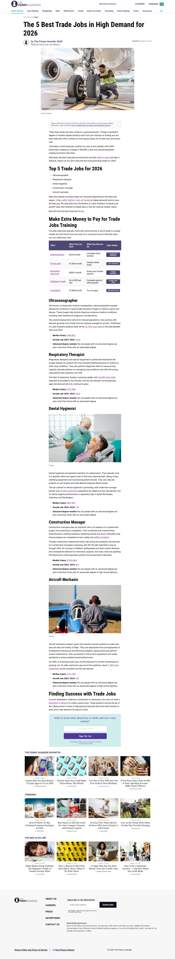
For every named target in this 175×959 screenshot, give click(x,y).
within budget (101, 537)
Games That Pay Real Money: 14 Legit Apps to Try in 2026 (39, 782)
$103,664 (72, 560)
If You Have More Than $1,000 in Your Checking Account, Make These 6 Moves (135, 783)
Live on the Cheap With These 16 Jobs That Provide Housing (135, 824)
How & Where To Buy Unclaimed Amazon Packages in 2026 (39, 825)
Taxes (136, 11)
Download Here (113, 281)
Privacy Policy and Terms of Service (31, 950)
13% (78, 339)
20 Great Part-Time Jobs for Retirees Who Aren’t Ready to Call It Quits (103, 825)
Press (49, 911)
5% (77, 678)
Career (36, 17)
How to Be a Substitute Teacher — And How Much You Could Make (135, 868)
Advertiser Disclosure (107, 4)
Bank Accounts (94, 11)
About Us (50, 898)
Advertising (52, 918)
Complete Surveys (113, 254)
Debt (58, 11)
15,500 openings (69, 491)
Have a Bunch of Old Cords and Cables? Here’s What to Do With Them (71, 868)
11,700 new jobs (93, 326)
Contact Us (52, 924)
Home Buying (123, 11)
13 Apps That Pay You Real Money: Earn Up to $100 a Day (103, 867)
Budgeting (47, 11)
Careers (50, 905)
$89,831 (71, 335)
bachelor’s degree (59, 703)
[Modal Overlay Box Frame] (85, 730)
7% (77, 507)
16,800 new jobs (107, 377)
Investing (109, 11)
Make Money (17, 11)
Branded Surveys (55, 272)
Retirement (69, 11)
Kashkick (55, 290)
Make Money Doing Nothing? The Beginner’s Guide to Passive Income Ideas (40, 868)
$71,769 (71, 674)
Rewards (156, 4)
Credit (80, 11)
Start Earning (113, 272)
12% (78, 393)
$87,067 (71, 503)
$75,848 (71, 389)
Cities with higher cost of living (72, 200)
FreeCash (55, 263)
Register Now (113, 290)
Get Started (113, 263)
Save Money (33, 11)
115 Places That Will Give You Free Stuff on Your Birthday (103, 782)
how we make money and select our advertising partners (91, 125)
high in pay (103, 157)
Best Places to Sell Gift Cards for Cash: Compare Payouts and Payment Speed (71, 825)
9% (77, 564)
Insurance (147, 11)
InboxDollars (57, 254)
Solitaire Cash (58, 281)
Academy (140, 4)
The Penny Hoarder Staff (48, 41)
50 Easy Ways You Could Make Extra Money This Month (71, 782)
